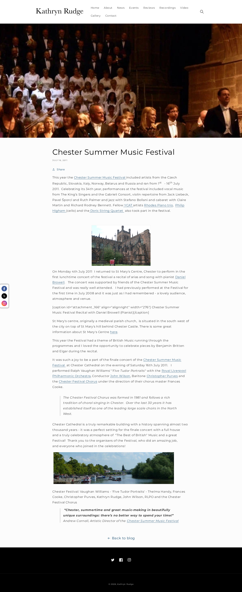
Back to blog (123, 538)
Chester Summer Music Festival (100, 177)
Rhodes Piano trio (158, 205)
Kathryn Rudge (125, 584)
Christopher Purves (162, 376)
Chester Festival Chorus (78, 381)
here (113, 332)
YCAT (128, 205)
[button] (202, 12)
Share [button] (61, 169)
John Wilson (120, 376)
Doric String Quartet (106, 211)
